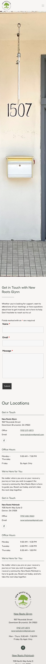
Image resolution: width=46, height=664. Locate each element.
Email (6, 337)
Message (7, 350)
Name (6, 323)
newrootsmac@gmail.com (31, 520)
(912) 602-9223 (27, 516)
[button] (43, 5)
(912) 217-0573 (26, 430)
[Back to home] (6, 5)
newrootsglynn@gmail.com (32, 434)
